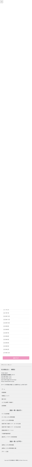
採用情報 (4, 405)
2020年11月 (6, 319)
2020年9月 (6, 326)
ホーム (3, 389)
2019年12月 (6, 352)
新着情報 (4, 392)
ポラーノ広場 (5, 451)
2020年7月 (6, 333)
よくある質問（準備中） (8, 402)
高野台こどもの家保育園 (8, 445)
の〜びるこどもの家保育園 (8, 417)
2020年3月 (6, 346)
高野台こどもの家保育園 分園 (9, 448)
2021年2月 (6, 309)
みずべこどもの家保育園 (8, 420)
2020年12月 (6, 316)
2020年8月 (6, 329)
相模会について (5, 395)
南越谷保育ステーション (8, 430)
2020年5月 (6, 339)
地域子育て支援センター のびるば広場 (11, 427)
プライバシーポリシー (6, 365)
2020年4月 (6, 343)
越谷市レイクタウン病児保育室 (9, 437)
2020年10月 (6, 323)
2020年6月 (6, 336)
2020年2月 (6, 349)
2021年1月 (6, 313)
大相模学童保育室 (6, 433)
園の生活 (4, 399)
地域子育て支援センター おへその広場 (11, 423)
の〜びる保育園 (5, 413)
